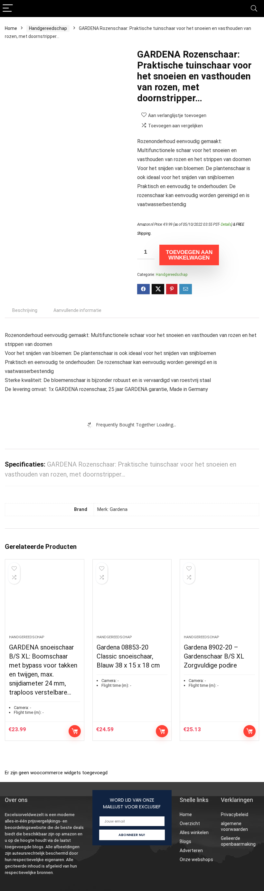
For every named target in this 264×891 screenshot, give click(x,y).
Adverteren (191, 850)
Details (226, 224)
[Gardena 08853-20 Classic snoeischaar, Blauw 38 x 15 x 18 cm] (132, 600)
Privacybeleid (234, 814)
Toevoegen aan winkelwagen (189, 255)
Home (11, 28)
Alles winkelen (194, 832)
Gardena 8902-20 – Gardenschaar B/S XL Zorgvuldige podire (214, 656)
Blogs (185, 841)
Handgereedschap (48, 28)
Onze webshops (196, 859)
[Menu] (7, 8)
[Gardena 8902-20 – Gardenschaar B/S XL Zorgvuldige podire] (219, 600)
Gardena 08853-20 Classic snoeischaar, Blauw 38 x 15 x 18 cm (128, 656)
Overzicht (190, 823)
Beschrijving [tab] (24, 310)
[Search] (254, 8)
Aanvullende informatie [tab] (77, 310)
